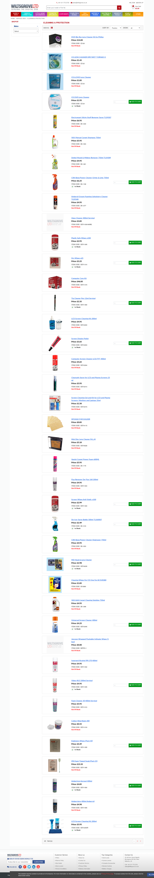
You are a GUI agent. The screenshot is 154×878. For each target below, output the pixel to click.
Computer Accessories (108, 863)
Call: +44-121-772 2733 (131, 864)
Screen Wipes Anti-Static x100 (83, 499)
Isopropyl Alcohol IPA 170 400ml (84, 660)
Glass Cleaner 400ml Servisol (83, 218)
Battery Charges (106, 869)
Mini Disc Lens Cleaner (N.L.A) (83, 439)
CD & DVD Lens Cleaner (81, 77)
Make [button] (16, 26)
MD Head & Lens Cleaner (81, 560)
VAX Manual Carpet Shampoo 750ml (86, 138)
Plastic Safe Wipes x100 (81, 238)
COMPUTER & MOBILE (74, 14)
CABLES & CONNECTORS (27, 14)
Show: (125, 28)
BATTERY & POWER (95, 14)
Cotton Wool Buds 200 (80, 721)
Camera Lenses (106, 860)
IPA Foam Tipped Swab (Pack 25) (84, 761)
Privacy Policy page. (107, 874)
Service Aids (21, 18)
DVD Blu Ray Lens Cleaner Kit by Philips (87, 37)
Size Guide (59, 863)
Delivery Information (84, 869)
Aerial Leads (105, 858)
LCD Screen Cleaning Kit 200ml (84, 319)
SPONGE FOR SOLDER (80, 419)
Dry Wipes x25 (77, 258)
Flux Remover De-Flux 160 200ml (84, 479)
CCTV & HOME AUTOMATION (40, 14)
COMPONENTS (64, 14)
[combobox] (26, 31)
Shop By (15, 22)
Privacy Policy (83, 866)
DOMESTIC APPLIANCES (53, 14)
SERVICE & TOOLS (117, 14)
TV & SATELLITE (85, 14)
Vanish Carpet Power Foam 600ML (85, 459)
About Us (81, 858)
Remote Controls (107, 866)
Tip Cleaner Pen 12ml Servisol (83, 298)
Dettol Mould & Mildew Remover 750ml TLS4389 (91, 158)
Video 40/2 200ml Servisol (82, 680)
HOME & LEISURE (128, 14)
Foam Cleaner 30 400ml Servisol (84, 701)
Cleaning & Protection (56, 22)
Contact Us (82, 860)
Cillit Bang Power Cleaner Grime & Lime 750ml (90, 178)
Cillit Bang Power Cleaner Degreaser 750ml (88, 540)
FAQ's (57, 858)
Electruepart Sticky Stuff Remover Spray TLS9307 (91, 117)
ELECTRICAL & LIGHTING (106, 14)
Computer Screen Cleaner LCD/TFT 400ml (88, 359)
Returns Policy (60, 860)
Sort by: (105, 28)
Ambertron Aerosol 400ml (81, 781)
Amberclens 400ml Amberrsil (82, 801)
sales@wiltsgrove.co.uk (79, 3)
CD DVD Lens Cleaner (80, 97)
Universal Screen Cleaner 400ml (84, 620)
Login (133, 3)
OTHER (138, 14)
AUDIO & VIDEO (16, 14)
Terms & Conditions (61, 869)
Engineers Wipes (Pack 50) (82, 741)
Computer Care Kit (79, 278)
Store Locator (59, 866)
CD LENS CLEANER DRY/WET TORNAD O (88, 57)
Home (13, 18)
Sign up (140, 3)
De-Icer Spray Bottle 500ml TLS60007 (86, 520)
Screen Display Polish (80, 339)
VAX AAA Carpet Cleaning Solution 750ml (88, 600)
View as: (46, 28)
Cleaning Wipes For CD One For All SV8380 (88, 580)
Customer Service (84, 863)
